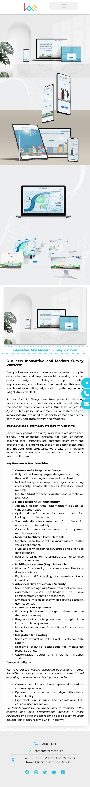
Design (11, 662)
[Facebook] (27, 772)
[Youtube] (54, 772)
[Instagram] (36, 772)
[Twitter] (45, 772)
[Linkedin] (63, 772)
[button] (63, 6)
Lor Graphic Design (26, 399)
